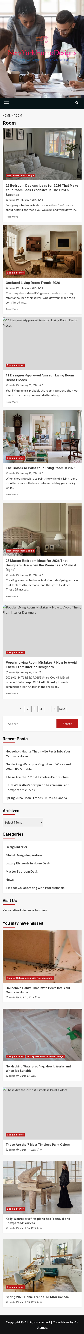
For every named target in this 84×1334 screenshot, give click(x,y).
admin (12, 200)
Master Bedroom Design (20, 175)
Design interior (15, 272)
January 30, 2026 (28, 385)
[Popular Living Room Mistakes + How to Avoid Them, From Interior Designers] (42, 631)
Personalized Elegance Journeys (25, 910)
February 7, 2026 (28, 200)
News (10, 879)
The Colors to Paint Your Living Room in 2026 (40, 468)
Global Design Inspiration (24, 855)
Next (62, 709)
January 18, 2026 (28, 672)
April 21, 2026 (27, 997)
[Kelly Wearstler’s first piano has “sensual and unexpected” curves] (42, 1187)
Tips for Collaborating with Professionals (35, 888)
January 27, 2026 (28, 575)
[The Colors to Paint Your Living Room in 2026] (42, 436)
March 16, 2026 (28, 1228)
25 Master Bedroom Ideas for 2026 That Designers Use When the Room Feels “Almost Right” (41, 565)
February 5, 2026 (28, 288)
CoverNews (61, 1322)
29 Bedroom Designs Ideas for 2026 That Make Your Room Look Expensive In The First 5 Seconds (42, 190)
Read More (12, 216)
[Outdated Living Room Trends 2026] (42, 251)
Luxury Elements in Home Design (29, 863)
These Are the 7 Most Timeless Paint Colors (37, 777)
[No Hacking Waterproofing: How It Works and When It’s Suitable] (42, 1035)
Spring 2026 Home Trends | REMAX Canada (36, 798)
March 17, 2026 (28, 1150)
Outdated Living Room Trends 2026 (33, 283)
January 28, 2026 (28, 473)
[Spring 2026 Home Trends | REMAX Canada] (42, 1265)
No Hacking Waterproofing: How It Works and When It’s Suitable (38, 766)
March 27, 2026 (28, 1076)
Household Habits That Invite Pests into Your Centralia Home (38, 753)
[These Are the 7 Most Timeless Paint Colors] (42, 1113)
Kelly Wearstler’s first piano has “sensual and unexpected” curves (37, 787)
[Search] (77, 102)
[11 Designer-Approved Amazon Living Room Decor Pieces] (42, 343)
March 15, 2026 (28, 1302)
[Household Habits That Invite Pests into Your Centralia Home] (42, 956)
